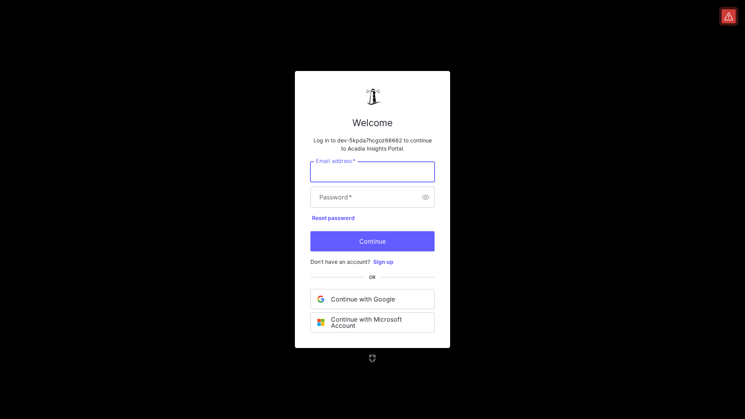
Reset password (333, 218)
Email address (335, 161)
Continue (372, 241)
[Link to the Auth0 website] (372, 358)
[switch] (425, 197)
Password (335, 197)
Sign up (383, 261)
